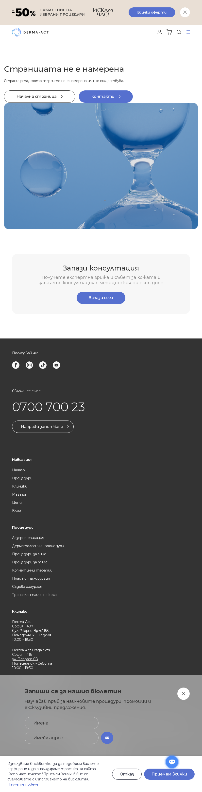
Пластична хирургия (31, 578)
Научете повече (22, 784)
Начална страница (37, 96)
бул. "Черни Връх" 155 (30, 630)
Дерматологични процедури (38, 546)
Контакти (103, 96)
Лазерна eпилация (28, 538)
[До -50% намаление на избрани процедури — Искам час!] (101, 12)
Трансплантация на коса (34, 594)
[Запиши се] (107, 738)
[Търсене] (179, 32)
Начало (18, 470)
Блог (16, 510)
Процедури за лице (29, 554)
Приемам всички (169, 774)
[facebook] (15, 365)
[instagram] (29, 365)
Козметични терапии (32, 570)
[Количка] (169, 32)
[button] (187, 32)
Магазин (19, 494)
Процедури (22, 478)
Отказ (127, 774)
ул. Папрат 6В (25, 659)
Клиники (19, 486)
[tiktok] (43, 365)
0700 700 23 (48, 406)
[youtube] (56, 365)
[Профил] (160, 32)
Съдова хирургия (27, 586)
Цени (16, 502)
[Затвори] (185, 12)
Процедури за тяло (29, 562)
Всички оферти (152, 12)
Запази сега (101, 297)
